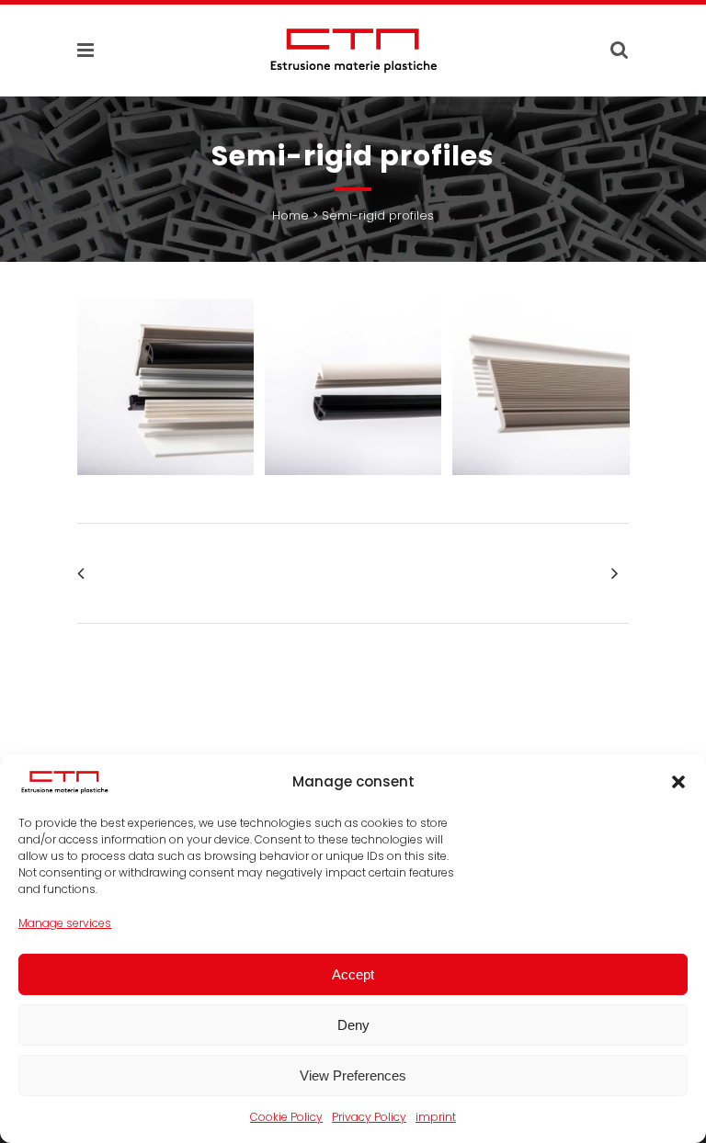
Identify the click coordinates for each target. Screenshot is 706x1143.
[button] (678, 782)
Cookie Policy (286, 1117)
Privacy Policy (369, 1117)
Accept (353, 974)
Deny (353, 1025)
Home (290, 215)
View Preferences (353, 1075)
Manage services (64, 923)
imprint (436, 1117)
